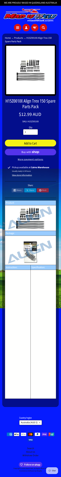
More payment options (30, 159)
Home (8, 38)
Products (18, 38)
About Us (30, 452)
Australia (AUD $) (29, 422)
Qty (30, 127)
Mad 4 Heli (29, 468)
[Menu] (17, 27)
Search (30, 448)
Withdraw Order (31, 455)
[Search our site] (43, 27)
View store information (22, 175)
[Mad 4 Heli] (30, 15)
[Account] (26, 27)
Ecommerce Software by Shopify (30, 471)
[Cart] (34, 27)
